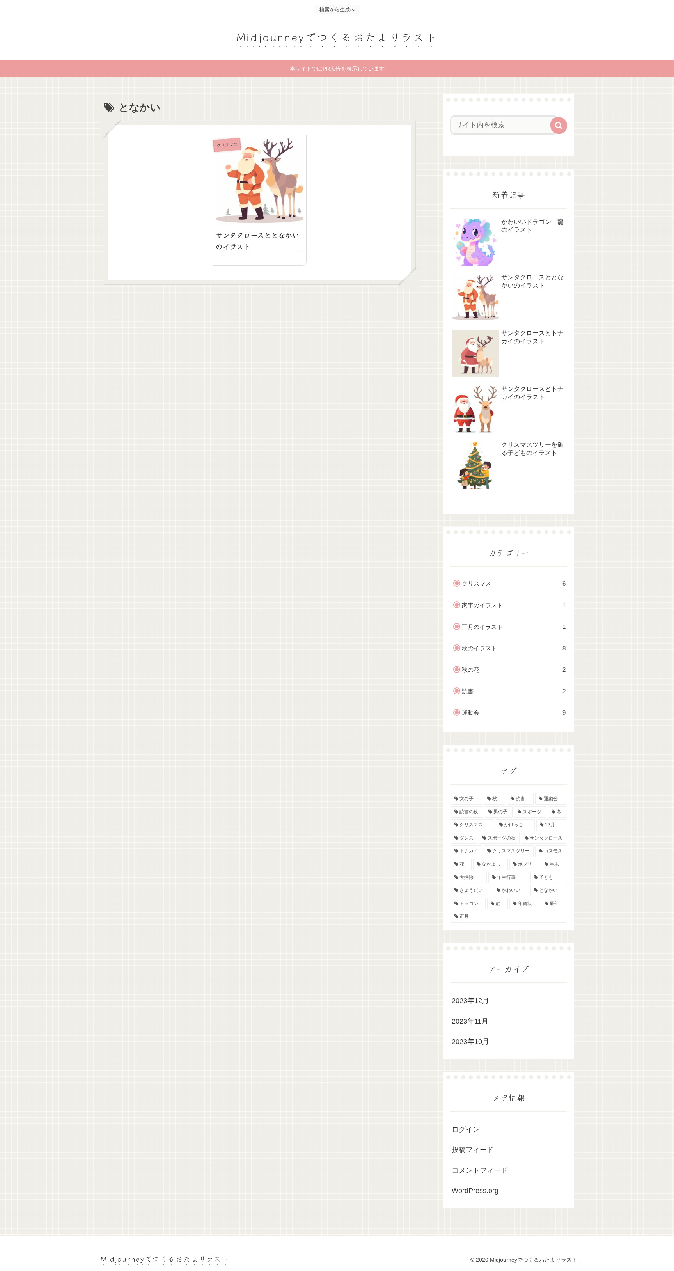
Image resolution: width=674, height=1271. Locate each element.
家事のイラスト (514, 605)
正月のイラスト (514, 626)
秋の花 (514, 669)
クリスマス (514, 583)
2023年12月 (470, 1001)
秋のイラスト (514, 648)
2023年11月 (470, 1021)
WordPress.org (475, 1191)
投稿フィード (473, 1150)
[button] (558, 125)
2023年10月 (470, 1042)
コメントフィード (480, 1170)
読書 (514, 691)
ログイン (466, 1129)
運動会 (514, 712)
